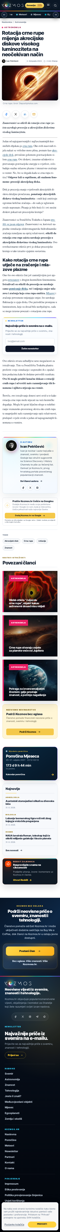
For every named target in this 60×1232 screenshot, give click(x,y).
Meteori (21, 14)
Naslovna (10, 1134)
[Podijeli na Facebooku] (6, 114)
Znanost (10, 1084)
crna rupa (27, 146)
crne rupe (12, 159)
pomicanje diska (18, 289)
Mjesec (35, 14)
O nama (9, 1168)
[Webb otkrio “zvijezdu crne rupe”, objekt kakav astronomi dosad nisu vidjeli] (30, 591)
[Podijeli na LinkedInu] (25, 114)
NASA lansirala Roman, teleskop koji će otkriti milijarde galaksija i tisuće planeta (28, 837)
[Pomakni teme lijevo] (4, 15)
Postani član (27, 951)
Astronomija (20, 22)
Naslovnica (7, 22)
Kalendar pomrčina (30, 774)
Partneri (9, 1156)
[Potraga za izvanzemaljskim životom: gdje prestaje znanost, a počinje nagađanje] (30, 680)
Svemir (9, 1073)
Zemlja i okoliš (13, 1118)
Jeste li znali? (13, 1096)
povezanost (13, 280)
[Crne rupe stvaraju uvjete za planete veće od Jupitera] (30, 635)
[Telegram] (37, 1017)
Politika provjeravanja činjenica (24, 1195)
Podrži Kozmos (28, 731)
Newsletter (11, 1151)
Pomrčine (10, 1140)
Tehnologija (12, 1090)
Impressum (11, 1183)
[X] (30, 487)
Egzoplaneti (51, 14)
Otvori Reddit (20, 880)
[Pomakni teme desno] (56, 15)
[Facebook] (23, 487)
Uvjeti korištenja (14, 1200)
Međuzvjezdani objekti (18, 1101)
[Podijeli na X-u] (16, 114)
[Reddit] (44, 1017)
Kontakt (9, 1162)
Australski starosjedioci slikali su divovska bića (30, 802)
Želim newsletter (30, 348)
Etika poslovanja (15, 1189)
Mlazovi (50, 293)
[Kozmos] (13, 5)
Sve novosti (12, 850)
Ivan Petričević (32, 446)
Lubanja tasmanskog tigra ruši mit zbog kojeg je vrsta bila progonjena (28, 820)
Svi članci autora (29, 481)
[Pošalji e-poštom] (33, 114)
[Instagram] (37, 487)
